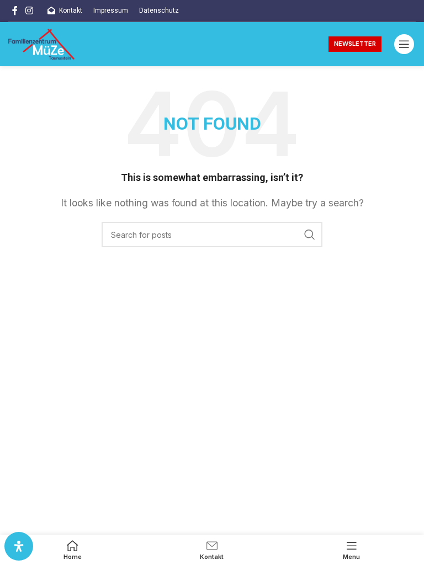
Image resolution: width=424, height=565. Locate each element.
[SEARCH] (309, 234)
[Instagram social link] (29, 10)
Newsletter (355, 43)
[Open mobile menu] (404, 44)
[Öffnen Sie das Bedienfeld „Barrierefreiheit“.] (18, 546)
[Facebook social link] (15, 10)
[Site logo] (41, 43)
